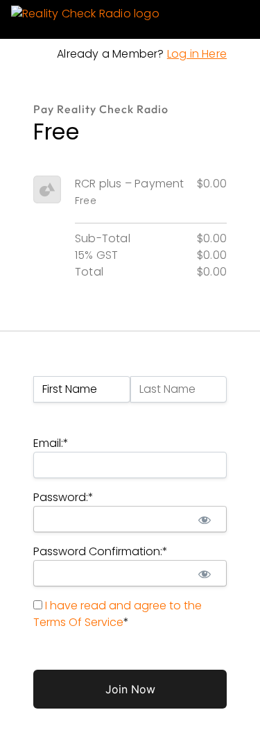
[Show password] (204, 519)
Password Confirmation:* (100, 551)
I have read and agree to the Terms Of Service (117, 614)
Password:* (63, 497)
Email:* (51, 443)
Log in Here (197, 54)
